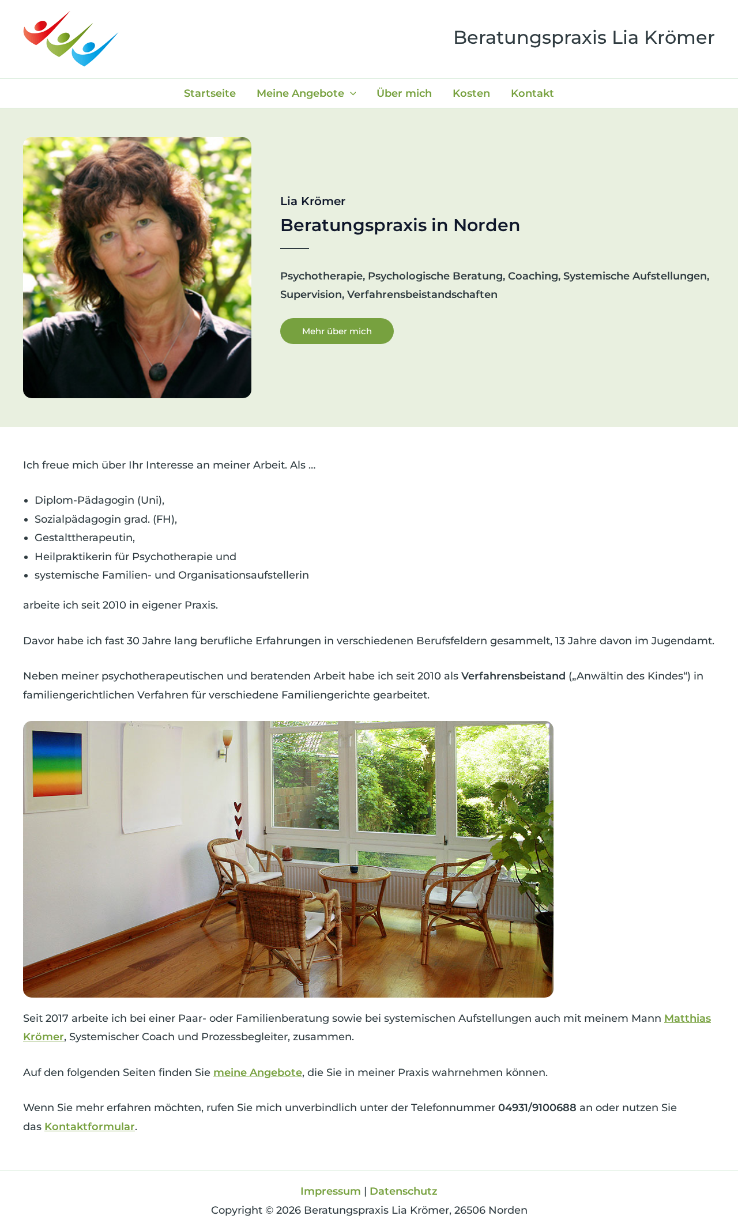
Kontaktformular (89, 1126)
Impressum (330, 1191)
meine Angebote (257, 1072)
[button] (350, 93)
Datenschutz (404, 1191)
